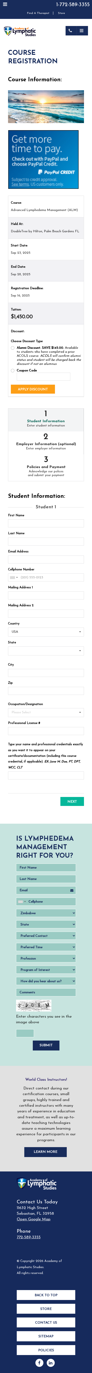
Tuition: (16, 309)
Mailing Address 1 (20, 587)
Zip (10, 682)
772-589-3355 (29, 1237)
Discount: (18, 331)
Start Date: (19, 245)
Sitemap (46, 1336)
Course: (16, 203)
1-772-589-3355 (73, 5)
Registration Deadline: (27, 288)
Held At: (17, 224)
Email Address (18, 551)
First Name (16, 515)
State (12, 642)
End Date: (18, 267)
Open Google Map (33, 1219)
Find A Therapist (38, 13)
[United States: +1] (13, 577)
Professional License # (24, 723)
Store (61, 13)
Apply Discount (33, 389)
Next (72, 802)
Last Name (16, 533)
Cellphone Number (21, 569)
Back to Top (46, 1295)
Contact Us (46, 1323)
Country (13, 623)
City (11, 664)
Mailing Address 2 (20, 605)
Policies (46, 1350)
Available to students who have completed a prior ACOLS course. (49, 356)
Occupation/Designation (25, 704)
